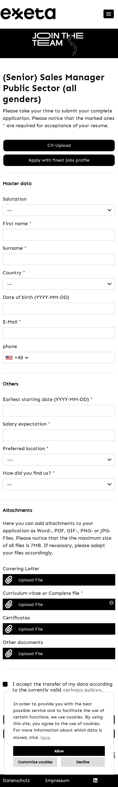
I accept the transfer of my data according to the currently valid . (62, 687)
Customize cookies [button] (35, 761)
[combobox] (59, 210)
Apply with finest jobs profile (59, 160)
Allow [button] (59, 751)
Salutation (15, 199)
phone (10, 346)
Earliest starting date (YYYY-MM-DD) (48, 399)
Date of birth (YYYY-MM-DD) (36, 297)
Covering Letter (21, 569)
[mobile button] (108, 14)
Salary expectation (26, 424)
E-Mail (12, 322)
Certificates (16, 618)
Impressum (57, 780)
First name (17, 224)
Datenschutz (16, 780)
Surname (15, 248)
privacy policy (82, 690)
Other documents (23, 642)
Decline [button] (82, 761)
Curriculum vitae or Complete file (43, 593)
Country (14, 273)
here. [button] (46, 737)
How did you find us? (29, 473)
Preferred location (26, 449)
